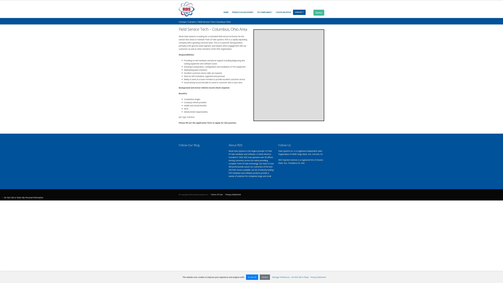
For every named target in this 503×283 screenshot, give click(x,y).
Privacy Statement (233, 194)
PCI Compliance (264, 12)
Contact (299, 12)
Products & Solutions (242, 12)
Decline (265, 277)
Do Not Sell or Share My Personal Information (23, 197)
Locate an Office (283, 12)
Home (226, 12)
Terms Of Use (217, 194)
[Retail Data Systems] (187, 9)
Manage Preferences (281, 277)
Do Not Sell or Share (300, 277)
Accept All (252, 277)
